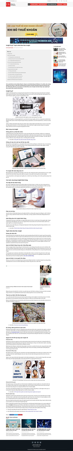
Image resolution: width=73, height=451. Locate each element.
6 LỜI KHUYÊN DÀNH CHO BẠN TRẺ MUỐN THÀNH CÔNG (61, 61)
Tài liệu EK (60, 4)
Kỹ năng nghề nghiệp (9, 47)
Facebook (12, 414)
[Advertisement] (36, 15)
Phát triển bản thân (52, 4)
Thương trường (34, 4)
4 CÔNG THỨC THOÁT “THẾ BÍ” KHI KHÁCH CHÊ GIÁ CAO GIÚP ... (13, 430)
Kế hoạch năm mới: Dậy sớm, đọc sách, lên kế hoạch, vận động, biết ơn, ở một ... (60, 65)
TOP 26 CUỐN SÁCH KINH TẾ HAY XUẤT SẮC (62, 57)
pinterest (20, 414)
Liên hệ (64, 4)
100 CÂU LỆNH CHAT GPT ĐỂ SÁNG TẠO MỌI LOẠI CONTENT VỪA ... (28, 430)
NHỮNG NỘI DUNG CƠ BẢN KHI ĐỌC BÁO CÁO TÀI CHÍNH (62, 53)
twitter (16, 414)
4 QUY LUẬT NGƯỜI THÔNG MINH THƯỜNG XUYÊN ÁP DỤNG (62, 49)
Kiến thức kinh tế (42, 4)
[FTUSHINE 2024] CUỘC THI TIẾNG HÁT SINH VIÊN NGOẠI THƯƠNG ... (44, 430)
